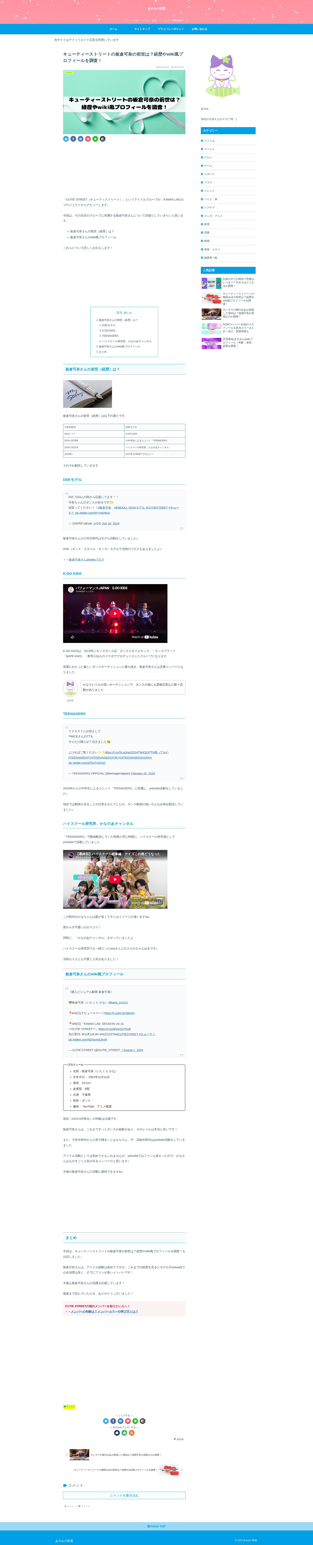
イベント (209, 149)
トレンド (209, 190)
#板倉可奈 (104, 507)
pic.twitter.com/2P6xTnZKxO (86, 762)
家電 (206, 224)
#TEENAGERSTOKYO (107, 757)
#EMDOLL (121, 507)
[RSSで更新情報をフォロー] (131, 1433)
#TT (150, 752)
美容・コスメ (212, 249)
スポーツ (209, 174)
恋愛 (206, 232)
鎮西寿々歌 (210, 257)
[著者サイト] (117, 1433)
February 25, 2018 (143, 773)
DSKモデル (108, 325)
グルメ (208, 157)
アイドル (71, 1406)
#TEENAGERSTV (80, 757)
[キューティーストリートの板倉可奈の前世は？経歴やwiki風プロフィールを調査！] (80, 139)
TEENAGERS (110, 335)
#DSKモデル (136, 507)
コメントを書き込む (124, 1495)
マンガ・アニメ (213, 215)
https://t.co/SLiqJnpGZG (120, 752)
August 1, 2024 (133, 1050)
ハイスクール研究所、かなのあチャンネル (127, 341)
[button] (102, 139)
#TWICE (141, 752)
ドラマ (208, 182)
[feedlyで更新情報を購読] (124, 1433)
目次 (119, 312)
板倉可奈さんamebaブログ (86, 559)
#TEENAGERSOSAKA (137, 757)
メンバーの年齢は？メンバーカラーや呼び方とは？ (104, 1311)
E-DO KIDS (108, 330)
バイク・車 (210, 199)
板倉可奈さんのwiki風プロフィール (119, 346)
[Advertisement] (124, 169)
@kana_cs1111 (118, 1002)
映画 (206, 240)
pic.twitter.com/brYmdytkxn (92, 513)
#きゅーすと (147, 1034)
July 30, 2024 (110, 523)
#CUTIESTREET (157, 507)
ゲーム (208, 165)
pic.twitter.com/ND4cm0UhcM (87, 1039)
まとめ (103, 351)
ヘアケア (209, 207)
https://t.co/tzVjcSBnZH (119, 1013)
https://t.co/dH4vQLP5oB (114, 1029)
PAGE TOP (158, 1526)
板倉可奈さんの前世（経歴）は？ (118, 319)
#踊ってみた (161, 752)
